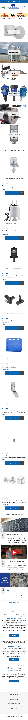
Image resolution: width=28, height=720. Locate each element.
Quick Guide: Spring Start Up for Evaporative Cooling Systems (17, 534)
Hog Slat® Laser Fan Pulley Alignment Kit (13, 313)
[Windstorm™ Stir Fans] (14, 480)
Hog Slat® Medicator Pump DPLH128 (11, 268)
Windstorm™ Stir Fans (8, 494)
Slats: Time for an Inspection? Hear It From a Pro (17, 561)
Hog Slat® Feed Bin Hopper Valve (11, 404)
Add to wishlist (22, 193)
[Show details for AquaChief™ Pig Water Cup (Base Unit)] (14, 435)
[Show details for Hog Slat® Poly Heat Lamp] (14, 210)
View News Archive (14, 687)
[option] (14, 15)
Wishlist (14, 1)
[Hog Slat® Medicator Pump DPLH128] (14, 255)
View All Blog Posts (14, 602)
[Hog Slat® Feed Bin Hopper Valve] (14, 390)
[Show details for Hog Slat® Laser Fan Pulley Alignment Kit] (14, 300)
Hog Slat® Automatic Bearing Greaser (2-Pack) (13, 179)
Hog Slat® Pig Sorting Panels (10, 358)
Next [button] (26, 15)
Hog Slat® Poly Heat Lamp (9, 223)
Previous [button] (2, 15)
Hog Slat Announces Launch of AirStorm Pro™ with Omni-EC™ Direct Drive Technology (14, 615)
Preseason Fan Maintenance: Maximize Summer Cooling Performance (17, 589)
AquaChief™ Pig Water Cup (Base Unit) (12, 449)
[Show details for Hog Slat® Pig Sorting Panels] (14, 345)
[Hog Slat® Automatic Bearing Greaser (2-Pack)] (14, 165)
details (14, 635)
